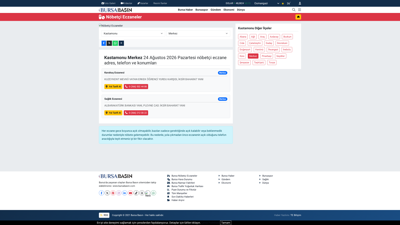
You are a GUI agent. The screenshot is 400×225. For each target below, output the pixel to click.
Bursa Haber (185, 9)
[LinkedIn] (124, 192)
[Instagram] (118, 192)
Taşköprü (259, 62)
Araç (262, 36)
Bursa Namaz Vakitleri (183, 182)
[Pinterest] (113, 192)
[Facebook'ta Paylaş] (104, 43)
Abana (243, 36)
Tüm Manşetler (179, 193)
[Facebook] (101, 192)
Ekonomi (229, 9)
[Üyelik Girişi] (298, 3)
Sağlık (265, 179)
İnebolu (287, 49)
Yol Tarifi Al (115, 86)
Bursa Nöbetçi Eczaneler (184, 175)
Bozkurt (287, 36)
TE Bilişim (295, 215)
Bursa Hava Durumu (182, 179)
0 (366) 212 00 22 (138, 112)
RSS (105, 215)
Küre (242, 56)
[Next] (147, 192)
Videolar (127, 3)
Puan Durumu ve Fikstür (184, 189)
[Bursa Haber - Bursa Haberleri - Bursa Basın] (115, 9)
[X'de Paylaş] (109, 43)
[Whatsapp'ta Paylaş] (115, 43)
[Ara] (294, 10)
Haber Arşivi (178, 200)
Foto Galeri (109, 3)
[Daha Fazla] (121, 43)
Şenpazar (244, 62)
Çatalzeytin (255, 43)
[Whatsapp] (153, 192)
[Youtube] (130, 192)
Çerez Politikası (210, 222)
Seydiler (280, 56)
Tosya (272, 62)
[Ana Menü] (299, 10)
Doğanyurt (245, 49)
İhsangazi (273, 49)
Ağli (253, 36)
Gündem (216, 9)
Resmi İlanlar (160, 3)
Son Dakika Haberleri (183, 196)
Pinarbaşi (267, 56)
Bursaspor (201, 9)
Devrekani (282, 43)
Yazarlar (144, 3)
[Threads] (142, 192)
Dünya (241, 9)
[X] (107, 192)
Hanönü (259, 49)
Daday (269, 43)
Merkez (253, 56)
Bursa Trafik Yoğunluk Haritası (187, 186)
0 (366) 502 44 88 (138, 86)
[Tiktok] (136, 192)
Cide (242, 43)
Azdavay (274, 36)
